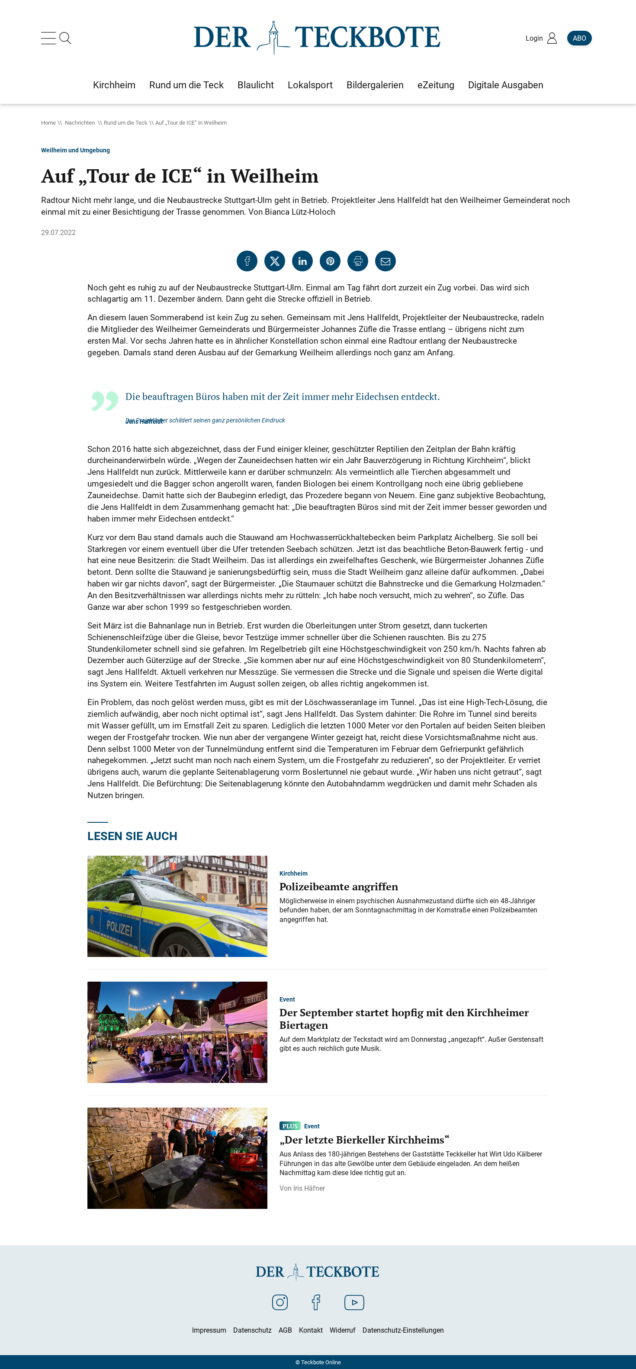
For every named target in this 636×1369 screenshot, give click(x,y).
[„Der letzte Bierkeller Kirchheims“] (177, 1157)
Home (48, 122)
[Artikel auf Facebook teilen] (247, 261)
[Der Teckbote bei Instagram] (280, 1302)
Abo (579, 38)
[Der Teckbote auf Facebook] (316, 1302)
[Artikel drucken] (357, 261)
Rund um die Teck (126, 122)
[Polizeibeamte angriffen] (177, 905)
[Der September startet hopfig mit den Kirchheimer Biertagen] (177, 1031)
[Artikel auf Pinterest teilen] (330, 261)
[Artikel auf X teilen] (274, 261)
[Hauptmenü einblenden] (50, 38)
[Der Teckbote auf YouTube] (354, 1302)
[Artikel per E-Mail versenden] (385, 261)
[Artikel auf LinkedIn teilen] (302, 261)
